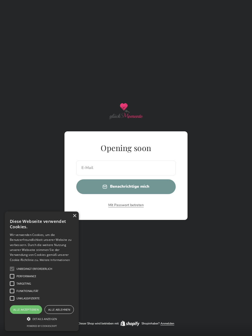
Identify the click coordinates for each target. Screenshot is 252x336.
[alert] (42, 271)
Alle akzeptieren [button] (26, 309)
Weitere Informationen (55, 260)
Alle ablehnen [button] (59, 309)
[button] (12, 269)
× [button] (74, 216)
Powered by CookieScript (42, 326)
